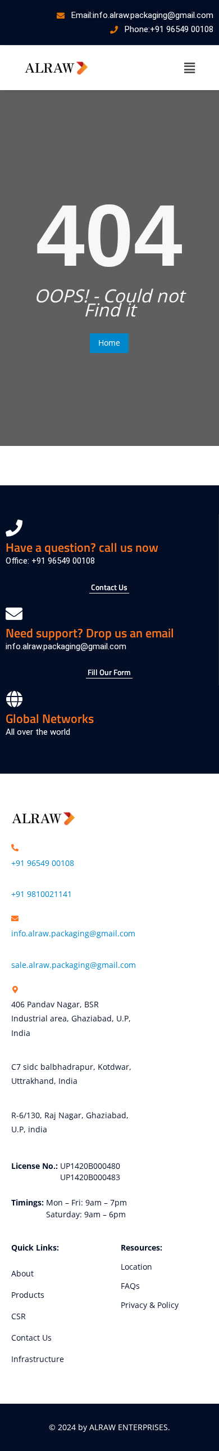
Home (109, 342)
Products (27, 1294)
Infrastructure (37, 1359)
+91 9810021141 (41, 894)
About (22, 1273)
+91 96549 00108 (42, 863)
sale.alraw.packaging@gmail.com (73, 964)
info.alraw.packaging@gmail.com (73, 933)
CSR (18, 1316)
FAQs (130, 1285)
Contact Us (31, 1337)
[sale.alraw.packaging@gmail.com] (15, 950)
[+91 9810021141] (15, 879)
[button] (189, 67)
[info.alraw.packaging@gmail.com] (15, 918)
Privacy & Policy (150, 1305)
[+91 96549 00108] (15, 847)
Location (136, 1266)
